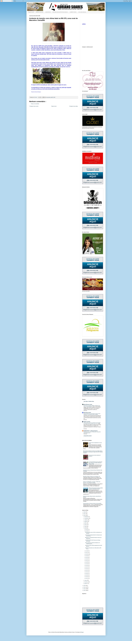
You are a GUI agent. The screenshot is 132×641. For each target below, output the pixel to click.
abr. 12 (86, 570)
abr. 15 (86, 565)
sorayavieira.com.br (88, 435)
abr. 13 (86, 568)
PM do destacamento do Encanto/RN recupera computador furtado (96, 488)
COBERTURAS (73, 12)
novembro (86, 518)
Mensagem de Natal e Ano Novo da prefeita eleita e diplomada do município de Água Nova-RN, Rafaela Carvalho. (93, 451)
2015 (84, 585)
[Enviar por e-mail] (38, 97)
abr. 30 (86, 529)
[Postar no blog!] (40, 97)
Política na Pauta (87, 421)
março (85, 580)
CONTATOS (48, 12)
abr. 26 (86, 554)
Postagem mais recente (34, 106)
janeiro (85, 583)
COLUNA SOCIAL (82, 12)
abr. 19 (86, 563)
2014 (84, 587)
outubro (85, 519)
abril (85, 527)
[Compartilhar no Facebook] (43, 97)
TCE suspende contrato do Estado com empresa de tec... (92, 543)
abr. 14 (86, 567)
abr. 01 (86, 578)
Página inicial (31, 12)
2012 (84, 590)
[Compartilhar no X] (41, 97)
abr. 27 (86, 552)
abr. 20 (86, 562)
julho (85, 523)
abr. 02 (86, 576)
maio (85, 526)
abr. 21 (86, 560)
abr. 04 (86, 573)
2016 (84, 515)
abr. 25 (86, 555)
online (84, 24)
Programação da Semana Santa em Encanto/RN (92, 503)
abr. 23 (86, 557)
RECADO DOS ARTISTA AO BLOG (60, 12)
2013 (84, 588)
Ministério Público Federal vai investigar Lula (91, 476)
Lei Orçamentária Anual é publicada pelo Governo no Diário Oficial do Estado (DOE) (95, 462)
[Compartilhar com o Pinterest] (45, 97)
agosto (85, 521)
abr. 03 (86, 575)
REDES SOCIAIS (39, 12)
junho (85, 524)
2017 (84, 513)
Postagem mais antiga (73, 106)
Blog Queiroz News (87, 412)
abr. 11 (86, 571)
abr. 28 (86, 550)
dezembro (86, 516)
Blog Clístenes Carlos (88, 404)
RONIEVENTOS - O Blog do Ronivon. (91, 430)
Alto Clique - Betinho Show (89, 401)
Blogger (82, 632)
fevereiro (86, 581)
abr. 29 (86, 530)
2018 (84, 512)
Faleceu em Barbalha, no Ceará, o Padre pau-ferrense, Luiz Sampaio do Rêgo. (91, 482)
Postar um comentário (35, 103)
